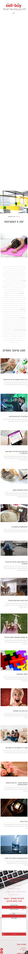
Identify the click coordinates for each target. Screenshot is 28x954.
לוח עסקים (23, 948)
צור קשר (24, 950)
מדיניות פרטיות (23, 949)
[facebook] (18, 894)
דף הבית (18, 216)
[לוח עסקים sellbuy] (14, 6)
